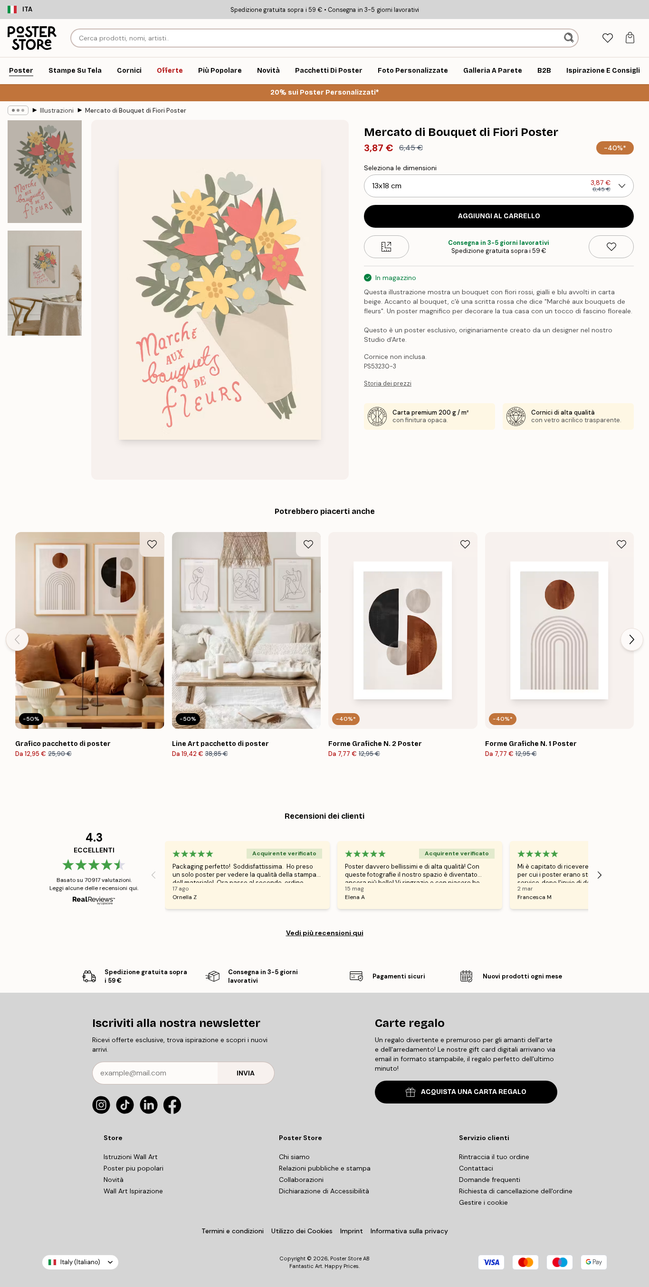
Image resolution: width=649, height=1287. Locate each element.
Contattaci (476, 1168)
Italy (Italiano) (80, 1262)
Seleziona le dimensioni (400, 168)
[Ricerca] (570, 38)
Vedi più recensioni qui (324, 933)
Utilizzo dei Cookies (302, 1231)
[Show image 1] (45, 171)
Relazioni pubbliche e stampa (325, 1168)
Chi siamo (294, 1156)
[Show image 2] (45, 283)
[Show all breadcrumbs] (18, 110)
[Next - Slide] (631, 639)
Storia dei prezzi (387, 383)
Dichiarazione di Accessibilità (324, 1191)
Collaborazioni (301, 1179)
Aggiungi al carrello (499, 216)
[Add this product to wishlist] (611, 246)
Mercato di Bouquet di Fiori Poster (135, 110)
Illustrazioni (57, 110)
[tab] (607, 38)
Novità (114, 1179)
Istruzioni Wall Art (131, 1156)
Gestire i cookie (483, 1202)
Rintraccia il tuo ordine (494, 1156)
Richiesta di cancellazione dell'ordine (516, 1191)
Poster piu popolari (133, 1168)
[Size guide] (386, 246)
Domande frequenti (489, 1179)
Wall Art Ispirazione (133, 1191)
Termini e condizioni (232, 1231)
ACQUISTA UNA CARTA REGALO (473, 1092)
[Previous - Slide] (17, 639)
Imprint (351, 1231)
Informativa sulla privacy (409, 1231)
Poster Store (346, 1258)
